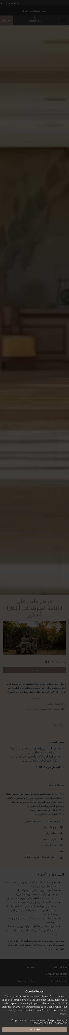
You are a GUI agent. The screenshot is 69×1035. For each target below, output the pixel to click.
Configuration (16, 1010)
